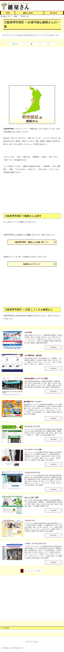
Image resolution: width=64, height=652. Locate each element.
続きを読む (54, 347)
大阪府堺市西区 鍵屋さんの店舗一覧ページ (31, 242)
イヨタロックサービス (32, 472)
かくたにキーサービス (32, 426)
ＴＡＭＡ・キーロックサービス (35, 543)
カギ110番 (28, 332)
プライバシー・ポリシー (32, 641)
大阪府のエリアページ (31, 264)
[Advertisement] (32, 67)
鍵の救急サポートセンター (33, 401)
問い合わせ (53, 13)
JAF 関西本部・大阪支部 (33, 355)
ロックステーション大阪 (33, 449)
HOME (8, 13)
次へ (39, 571)
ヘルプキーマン (30, 520)
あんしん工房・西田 (31, 497)
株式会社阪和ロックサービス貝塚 (36, 378)
